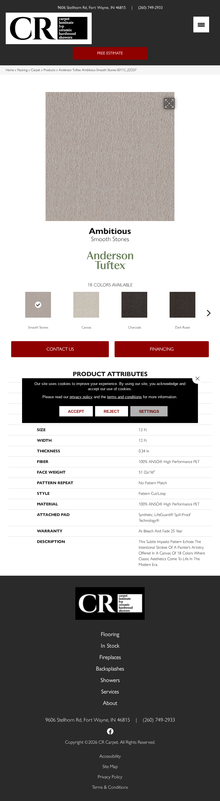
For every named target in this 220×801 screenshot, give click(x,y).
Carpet (35, 70)
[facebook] (110, 732)
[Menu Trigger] (201, 24)
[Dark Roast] (182, 304)
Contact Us (60, 349)
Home (10, 70)
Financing (162, 349)
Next (209, 304)
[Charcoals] (134, 304)
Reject (111, 411)
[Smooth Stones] (38, 304)
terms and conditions (124, 397)
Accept (76, 411)
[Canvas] (86, 304)
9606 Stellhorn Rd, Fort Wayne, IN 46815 (92, 7)
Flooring (22, 70)
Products (49, 70)
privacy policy (81, 397)
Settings (149, 411)
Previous (11, 304)
